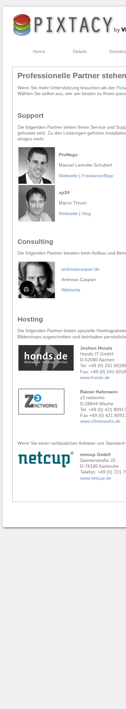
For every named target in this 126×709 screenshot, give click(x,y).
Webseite (68, 175)
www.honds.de (95, 377)
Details (80, 51)
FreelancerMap (97, 175)
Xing (86, 213)
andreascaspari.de (80, 269)
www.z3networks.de (100, 421)
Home (39, 51)
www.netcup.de (95, 478)
